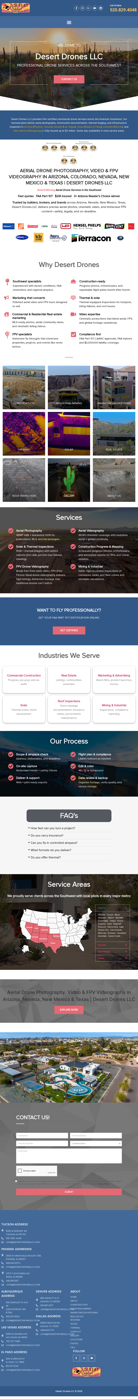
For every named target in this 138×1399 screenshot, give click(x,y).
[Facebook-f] (76, 8)
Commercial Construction (24, 675)
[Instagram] (82, 8)
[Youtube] (94, 8)
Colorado (108, 126)
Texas (80, 126)
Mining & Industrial (114, 705)
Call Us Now (115, 5)
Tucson (47, 126)
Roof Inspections (69, 701)
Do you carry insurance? (47, 835)
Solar (23, 705)
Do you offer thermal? (46, 857)
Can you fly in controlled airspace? (54, 843)
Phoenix (38, 126)
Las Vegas (69, 126)
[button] (69, 22)
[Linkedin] (100, 8)
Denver (118, 126)
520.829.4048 (123, 9)
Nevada (58, 126)
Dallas (88, 126)
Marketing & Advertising (114, 675)
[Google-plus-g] (88, 8)
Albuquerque (35, 130)
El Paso (97, 126)
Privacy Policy (103, 1184)
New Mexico (20, 130)
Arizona (28, 126)
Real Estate (69, 675)
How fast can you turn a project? (53, 828)
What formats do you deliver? (51, 850)
